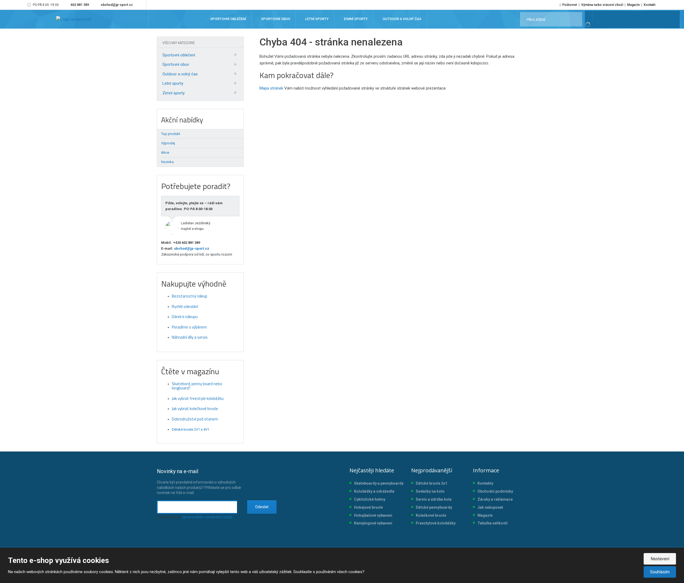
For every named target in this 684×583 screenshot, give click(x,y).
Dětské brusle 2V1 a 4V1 (190, 429)
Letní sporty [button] (316, 19)
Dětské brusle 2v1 (431, 483)
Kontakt (649, 5)
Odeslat (262, 506)
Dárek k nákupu (185, 317)
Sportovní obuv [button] (275, 19)
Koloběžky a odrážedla (374, 491)
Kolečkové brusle (431, 515)
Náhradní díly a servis (190, 337)
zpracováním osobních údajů (207, 517)
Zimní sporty (173, 93)
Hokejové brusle (368, 507)
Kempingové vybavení (373, 523)
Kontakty (485, 483)
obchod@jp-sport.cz (191, 248)
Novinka (167, 162)
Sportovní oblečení (178, 55)
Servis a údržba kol (432, 499)
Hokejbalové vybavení (373, 515)
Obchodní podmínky (495, 491)
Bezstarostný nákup (189, 296)
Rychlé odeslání (185, 306)
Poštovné (569, 5)
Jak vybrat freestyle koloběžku (198, 398)
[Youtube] (141, 5)
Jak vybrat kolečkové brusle (195, 409)
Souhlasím (660, 571)
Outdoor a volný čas (180, 74)
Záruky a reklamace (495, 499)
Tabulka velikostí (492, 523)
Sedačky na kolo (430, 491)
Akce (165, 152)
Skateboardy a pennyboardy (378, 483)
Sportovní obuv (175, 64)
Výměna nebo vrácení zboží (602, 5)
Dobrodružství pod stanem (195, 419)
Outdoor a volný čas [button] (401, 19)
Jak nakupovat (490, 507)
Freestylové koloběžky (436, 523)
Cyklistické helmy (369, 499)
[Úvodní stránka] (73, 19)
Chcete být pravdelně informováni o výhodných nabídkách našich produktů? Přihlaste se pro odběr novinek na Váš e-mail (199, 481)
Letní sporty (172, 83)
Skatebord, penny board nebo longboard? (197, 386)
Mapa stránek (271, 88)
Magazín (633, 5)
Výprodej (168, 143)
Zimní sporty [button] (355, 19)
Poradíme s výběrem (189, 327)
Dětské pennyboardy (434, 507)
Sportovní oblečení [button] (227, 19)
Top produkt (170, 134)
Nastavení (660, 558)
